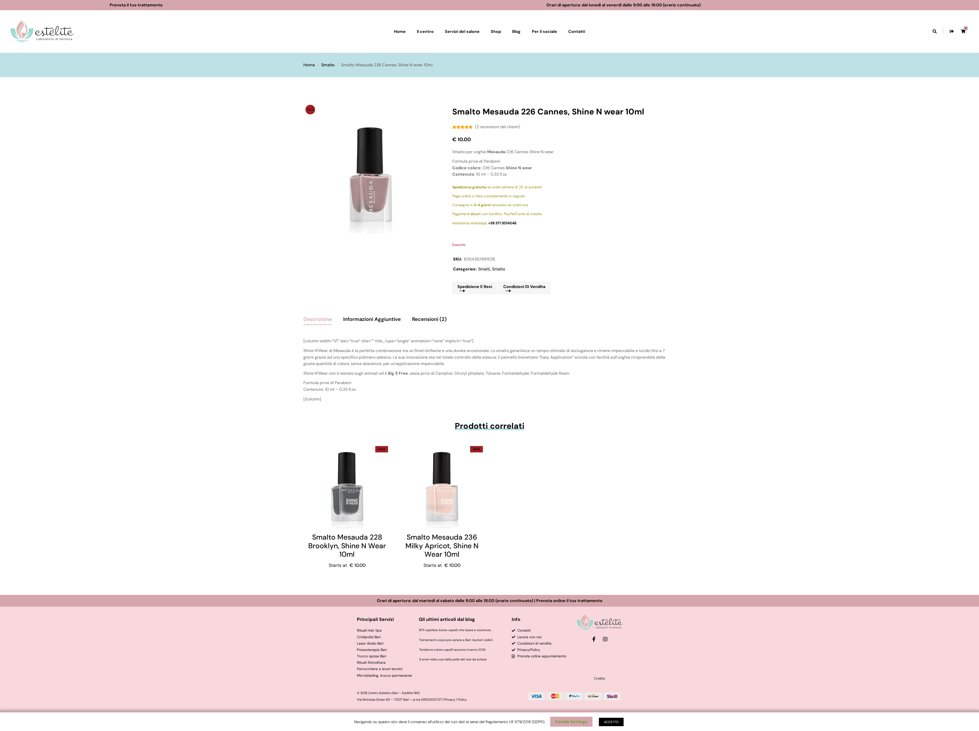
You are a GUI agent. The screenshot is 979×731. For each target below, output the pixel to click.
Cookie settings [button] (571, 721)
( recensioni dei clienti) (497, 126)
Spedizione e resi (474, 286)
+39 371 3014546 (502, 223)
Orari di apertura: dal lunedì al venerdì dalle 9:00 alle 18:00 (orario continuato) (645, 5)
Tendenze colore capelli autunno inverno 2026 (452, 649)
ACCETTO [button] (611, 722)
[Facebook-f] (594, 639)
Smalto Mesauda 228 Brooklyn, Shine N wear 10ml (347, 545)
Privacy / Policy (455, 699)
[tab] (317, 317)
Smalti (484, 269)
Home (309, 65)
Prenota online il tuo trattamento (569, 600)
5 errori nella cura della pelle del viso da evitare (453, 659)
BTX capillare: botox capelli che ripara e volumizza (455, 630)
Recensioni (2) (429, 319)
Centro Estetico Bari (383, 693)
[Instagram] (605, 639)
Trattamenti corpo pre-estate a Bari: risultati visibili (456, 640)
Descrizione (317, 319)
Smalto (328, 65)
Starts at (347, 565)
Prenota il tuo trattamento (157, 5)
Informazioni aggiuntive (372, 319)
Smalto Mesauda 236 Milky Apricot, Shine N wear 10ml (442, 545)
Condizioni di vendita (524, 286)
